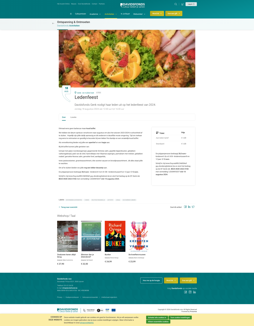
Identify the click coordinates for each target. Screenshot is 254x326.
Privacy (59, 297)
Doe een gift (173, 13)
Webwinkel (138, 14)
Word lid (155, 13)
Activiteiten (110, 14)
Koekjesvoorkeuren (72, 297)
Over (64, 117)
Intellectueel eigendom (109, 297)
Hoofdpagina (71, 16)
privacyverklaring (86, 323)
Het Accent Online (63, 4)
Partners (102, 4)
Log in (190, 4)
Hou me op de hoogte (151, 280)
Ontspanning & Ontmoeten (73, 22)
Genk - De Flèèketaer (85, 93)
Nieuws (73, 4)
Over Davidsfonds (84, 4)
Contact (94, 4)
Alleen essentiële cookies (158, 322)
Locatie (73, 117)
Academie (94, 14)
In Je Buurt (125, 14)
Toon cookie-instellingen (180, 317)
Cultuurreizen (80, 14)
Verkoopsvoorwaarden (90, 297)
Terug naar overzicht (69, 207)
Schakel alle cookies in (157, 317)
